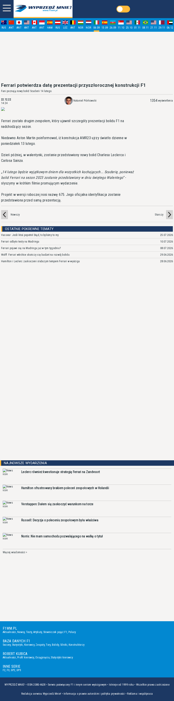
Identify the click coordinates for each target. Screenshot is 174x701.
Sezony (7, 644)
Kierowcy (29, 644)
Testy (29, 632)
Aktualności (9, 632)
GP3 (19, 670)
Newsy (21, 632)
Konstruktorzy (77, 644)
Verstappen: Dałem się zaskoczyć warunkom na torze (57, 504)
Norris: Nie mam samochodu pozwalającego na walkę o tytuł (62, 536)
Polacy (72, 632)
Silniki (64, 644)
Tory (48, 644)
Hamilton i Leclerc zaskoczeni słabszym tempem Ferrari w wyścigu (40, 261)
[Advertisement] (87, 57)
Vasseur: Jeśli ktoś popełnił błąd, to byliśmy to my (30, 235)
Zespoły (40, 644)
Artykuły (37, 632)
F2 (4, 670)
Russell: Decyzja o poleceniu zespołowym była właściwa (59, 520)
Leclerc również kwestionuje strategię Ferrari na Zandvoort (60, 472)
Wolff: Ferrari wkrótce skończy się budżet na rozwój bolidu (35, 254)
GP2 (13, 670)
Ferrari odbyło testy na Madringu (20, 241)
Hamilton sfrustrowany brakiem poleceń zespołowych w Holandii (65, 488)
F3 (8, 670)
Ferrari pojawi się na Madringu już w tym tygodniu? (31, 248)
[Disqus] (87, 334)
